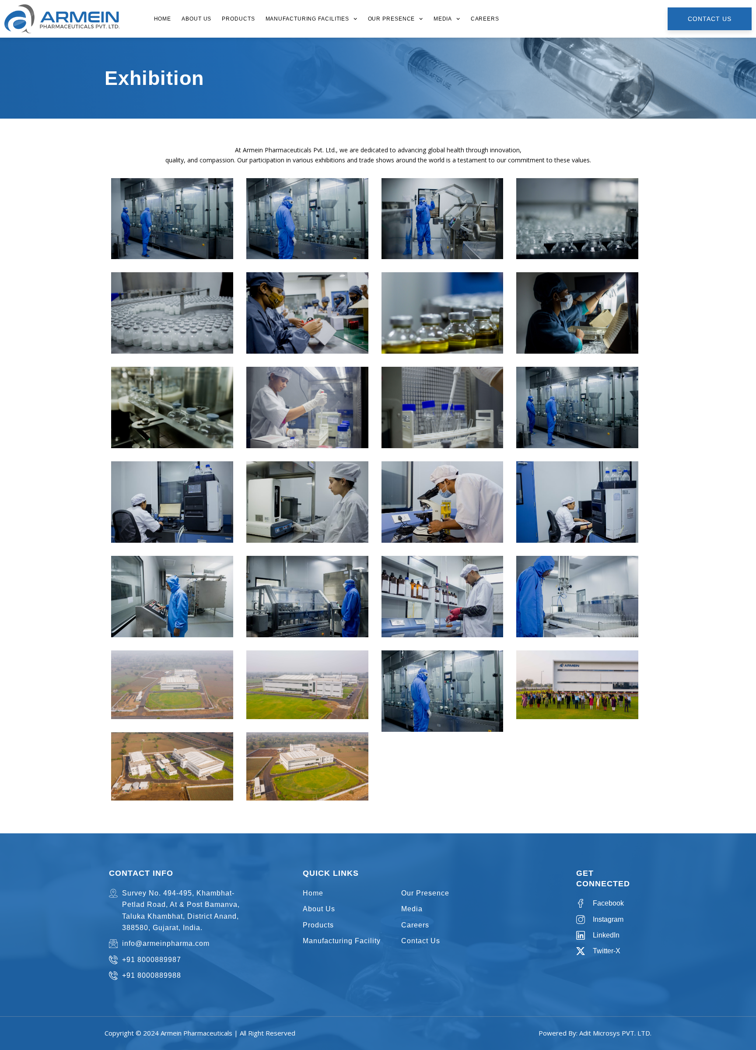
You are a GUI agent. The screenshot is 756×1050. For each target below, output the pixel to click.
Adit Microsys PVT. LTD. (615, 1033)
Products (238, 19)
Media (443, 19)
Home (163, 19)
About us (196, 19)
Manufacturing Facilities (308, 19)
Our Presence (391, 19)
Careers (485, 19)
